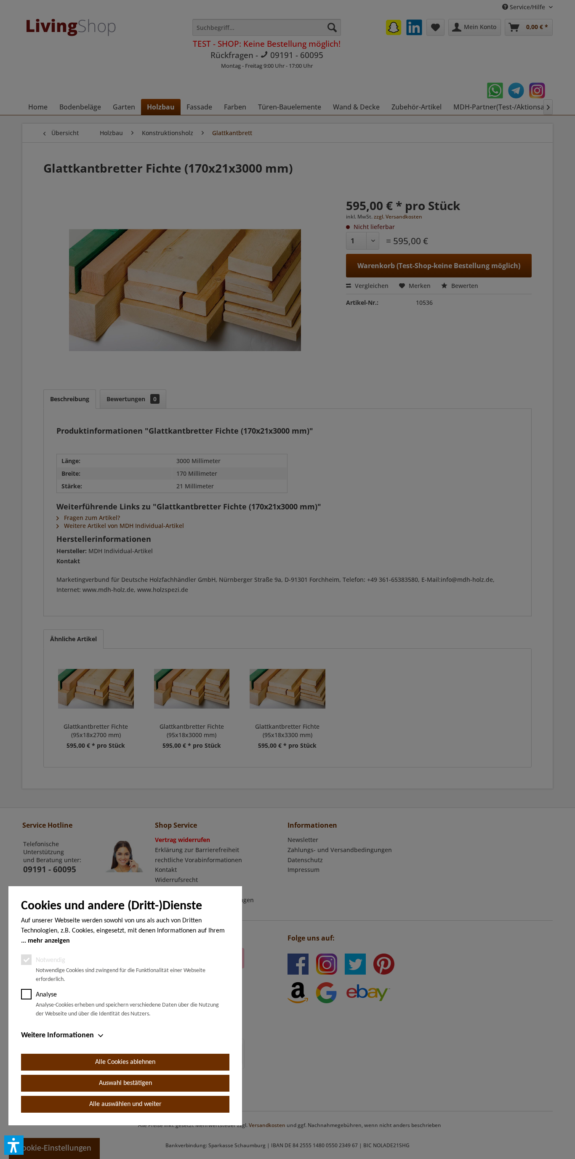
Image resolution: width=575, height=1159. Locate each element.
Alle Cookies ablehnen (125, 1062)
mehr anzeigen (49, 941)
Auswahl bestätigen (125, 1083)
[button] (14, 1145)
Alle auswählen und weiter (125, 1104)
